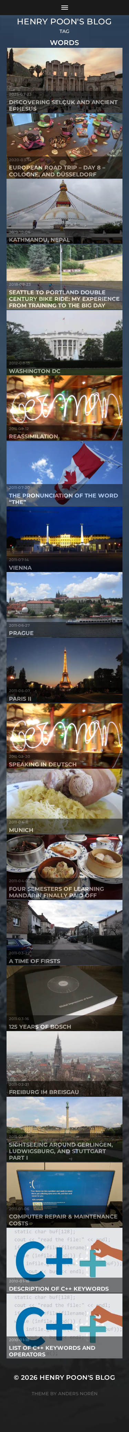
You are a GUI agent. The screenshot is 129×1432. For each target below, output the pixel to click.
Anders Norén (78, 1393)
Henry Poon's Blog (64, 21)
